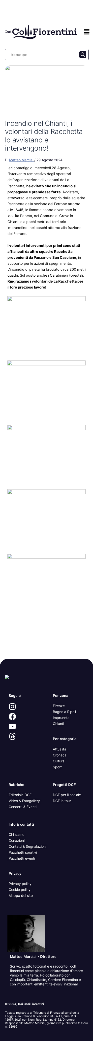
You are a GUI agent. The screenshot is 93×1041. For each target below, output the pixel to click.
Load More (46, 647)
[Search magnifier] (82, 54)
